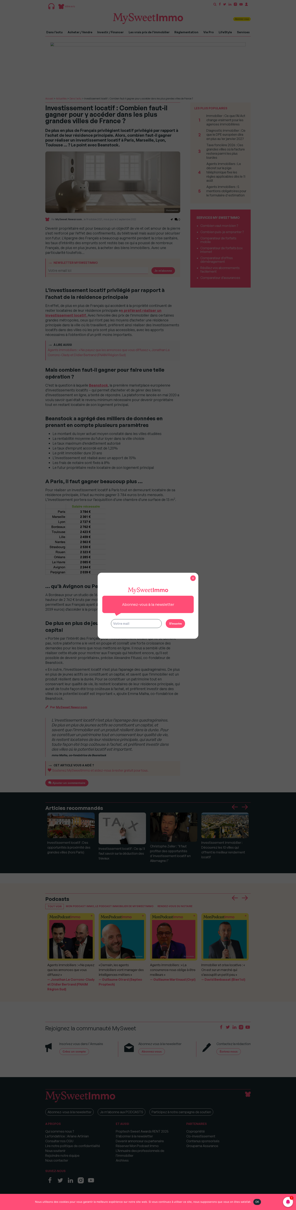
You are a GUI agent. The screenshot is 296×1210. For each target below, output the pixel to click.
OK (257, 1201)
